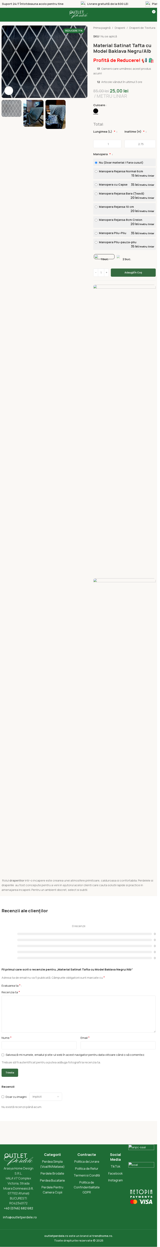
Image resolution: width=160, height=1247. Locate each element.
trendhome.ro (102, 1236)
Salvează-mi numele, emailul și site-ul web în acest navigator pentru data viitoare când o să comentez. (75, 1055)
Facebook (115, 1173)
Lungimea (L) (104, 131)
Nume (7, 1038)
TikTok (115, 1166)
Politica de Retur (86, 1168)
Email (85, 1038)
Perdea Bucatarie (52, 1180)
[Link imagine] (124, 430)
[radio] (95, 110)
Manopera (102, 154)
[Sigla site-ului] (78, 14)
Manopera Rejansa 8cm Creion (126, 222)
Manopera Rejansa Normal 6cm (126, 173)
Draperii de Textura (142, 28)
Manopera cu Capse (126, 184)
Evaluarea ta (11, 985)
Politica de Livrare (86, 1161)
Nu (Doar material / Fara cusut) (120, 162)
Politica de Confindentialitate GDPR (87, 1187)
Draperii (120, 28)
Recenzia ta (11, 992)
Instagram (115, 1180)
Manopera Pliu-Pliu (126, 233)
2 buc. (127, 259)
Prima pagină (101, 28)
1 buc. (105, 259)
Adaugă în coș (133, 272)
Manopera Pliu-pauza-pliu (126, 244)
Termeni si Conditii (87, 1175)
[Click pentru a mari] (8, 90)
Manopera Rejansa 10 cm (126, 209)
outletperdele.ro (56, 1236)
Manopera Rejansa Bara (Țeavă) (126, 195)
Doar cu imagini (16, 1097)
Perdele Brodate (52, 1173)
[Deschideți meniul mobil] (7, 14)
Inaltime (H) (134, 131)
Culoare (99, 105)
